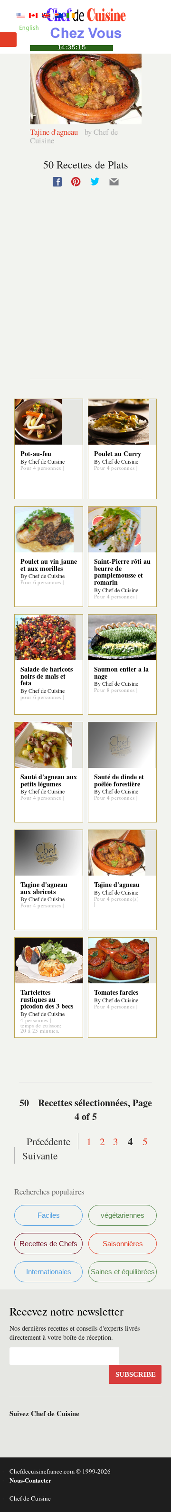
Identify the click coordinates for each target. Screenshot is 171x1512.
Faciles (49, 1215)
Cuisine (85, 26)
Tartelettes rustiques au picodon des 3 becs (46, 999)
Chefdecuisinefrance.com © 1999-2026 (60, 1471)
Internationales (48, 1272)
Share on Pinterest (76, 182)
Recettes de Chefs (48, 1244)
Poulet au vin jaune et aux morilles (48, 564)
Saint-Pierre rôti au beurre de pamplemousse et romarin (122, 572)
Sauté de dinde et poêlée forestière (119, 780)
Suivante (39, 1155)
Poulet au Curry (117, 453)
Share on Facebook (57, 182)
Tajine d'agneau (55, 131)
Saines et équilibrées (123, 1272)
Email (114, 182)
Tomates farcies (116, 992)
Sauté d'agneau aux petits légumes (48, 780)
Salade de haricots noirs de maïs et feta (46, 676)
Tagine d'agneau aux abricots (43, 887)
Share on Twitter (95, 182)
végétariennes (122, 1215)
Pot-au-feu (35, 453)
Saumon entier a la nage (121, 672)
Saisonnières (123, 1244)
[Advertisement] (85, 293)
